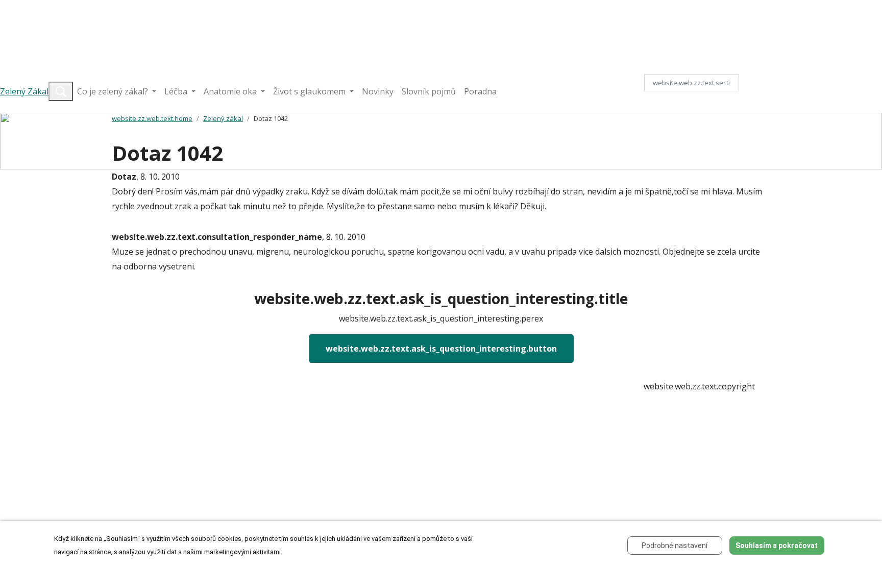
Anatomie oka (231, 91)
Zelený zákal (223, 118)
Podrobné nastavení (674, 545)
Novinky (378, 91)
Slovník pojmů (429, 91)
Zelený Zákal (24, 91)
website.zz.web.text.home (152, 118)
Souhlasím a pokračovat (777, 545)
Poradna (480, 91)
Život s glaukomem (310, 91)
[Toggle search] (60, 91)
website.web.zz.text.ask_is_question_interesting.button (441, 348)
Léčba (176, 91)
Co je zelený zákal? (113, 91)
